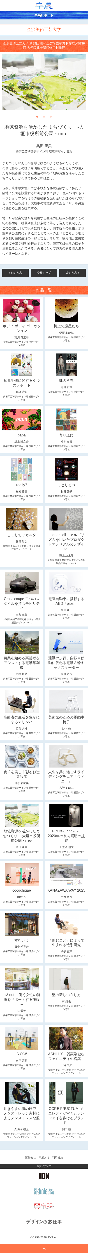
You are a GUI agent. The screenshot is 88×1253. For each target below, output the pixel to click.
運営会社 (30, 1157)
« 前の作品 (15, 272)
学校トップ (44, 272)
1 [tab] (37, 118)
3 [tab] (51, 118)
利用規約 (57, 1157)
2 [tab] (44, 118)
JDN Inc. (52, 1237)
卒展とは (44, 1157)
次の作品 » (72, 272)
